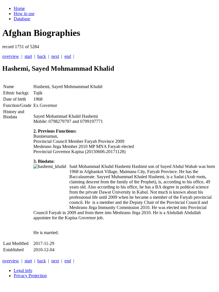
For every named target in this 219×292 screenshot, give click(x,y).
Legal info (23, 270)
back (41, 56)
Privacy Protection (30, 275)
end (67, 56)
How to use (24, 13)
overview (10, 56)
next (55, 56)
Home (19, 8)
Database (22, 18)
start (28, 56)
